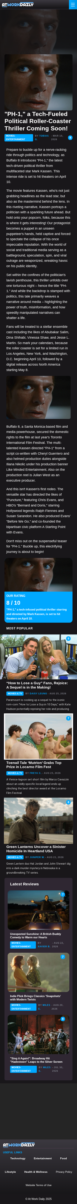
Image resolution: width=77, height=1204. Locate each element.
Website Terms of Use (39, 1185)
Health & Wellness (35, 1171)
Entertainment (43, 1158)
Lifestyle (10, 1171)
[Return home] (18, 4)
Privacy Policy (64, 1171)
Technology (17, 1158)
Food (63, 1158)
